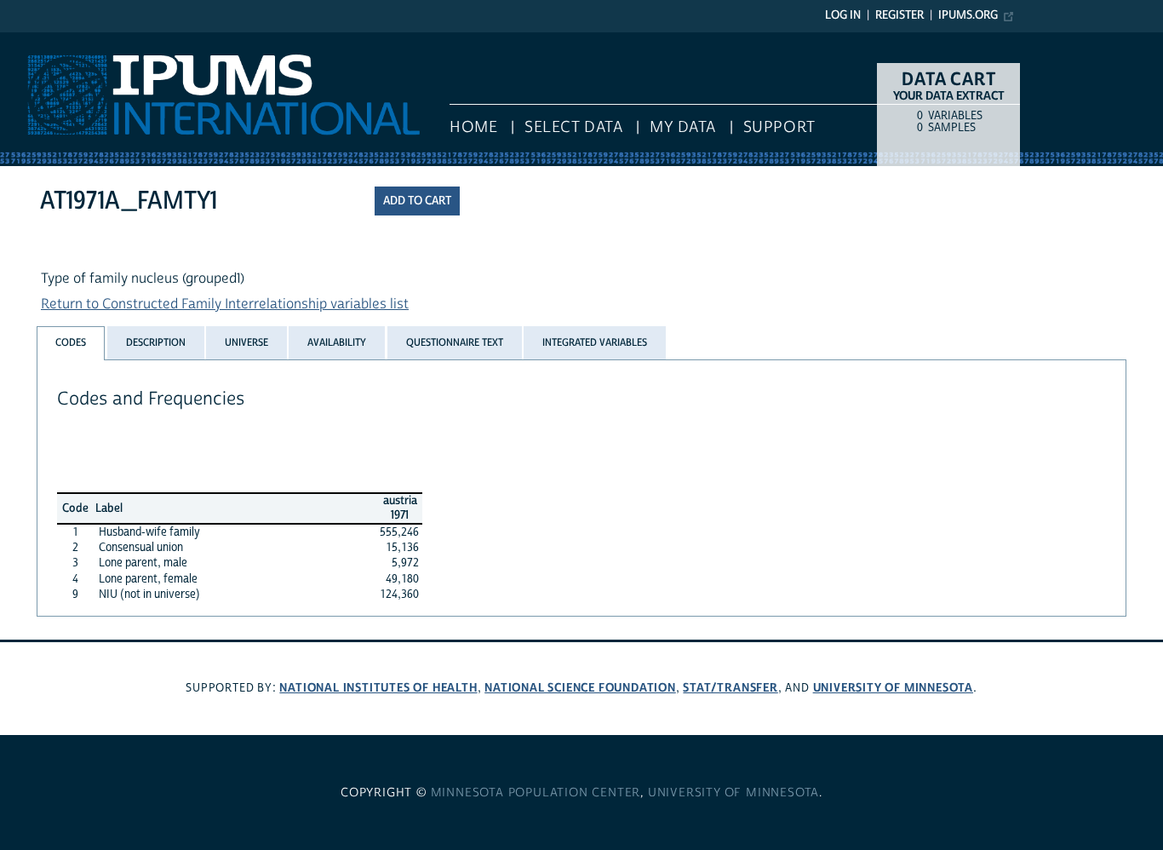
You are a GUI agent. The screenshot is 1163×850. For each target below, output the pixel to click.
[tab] (71, 342)
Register (899, 15)
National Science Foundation (580, 688)
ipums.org (968, 15)
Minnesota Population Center (536, 793)
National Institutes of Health (378, 688)
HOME (473, 127)
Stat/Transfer (730, 688)
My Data (683, 127)
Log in (843, 15)
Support (779, 127)
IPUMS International (61, 40)
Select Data (573, 127)
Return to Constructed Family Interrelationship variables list (225, 304)
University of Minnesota (893, 688)
